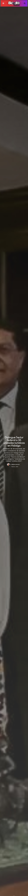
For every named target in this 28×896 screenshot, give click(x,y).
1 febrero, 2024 (14, 466)
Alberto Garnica (16, 464)
